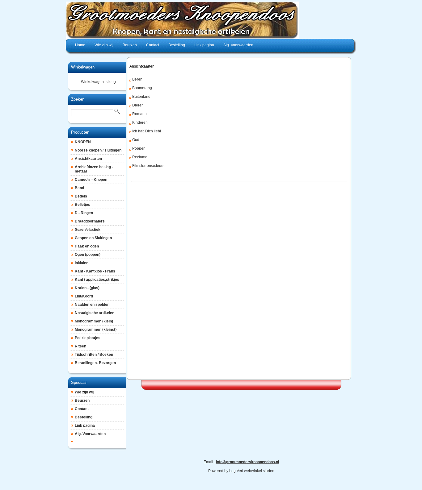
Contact (82, 409)
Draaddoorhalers (90, 221)
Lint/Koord (84, 296)
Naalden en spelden (92, 304)
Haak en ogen (87, 246)
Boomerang (142, 88)
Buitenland (141, 96)
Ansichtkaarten (88, 158)
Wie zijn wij (84, 392)
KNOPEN (83, 142)
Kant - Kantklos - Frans (95, 271)
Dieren (138, 105)
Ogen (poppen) (87, 254)
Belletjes (82, 204)
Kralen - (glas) (87, 288)
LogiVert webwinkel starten (251, 471)
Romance (140, 114)
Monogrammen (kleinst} (96, 329)
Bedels (81, 196)
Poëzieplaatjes (87, 338)
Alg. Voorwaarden (90, 434)
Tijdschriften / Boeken (94, 354)
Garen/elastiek (87, 229)
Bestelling (83, 417)
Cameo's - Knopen (91, 179)
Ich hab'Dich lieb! (146, 131)
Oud (135, 140)
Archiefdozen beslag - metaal (94, 169)
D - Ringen (84, 213)
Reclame (139, 157)
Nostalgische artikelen (94, 313)
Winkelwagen (83, 67)
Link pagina (85, 425)
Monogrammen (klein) (94, 321)
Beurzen (82, 400)
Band (79, 188)
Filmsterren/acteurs (148, 166)
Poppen (139, 148)
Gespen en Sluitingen (93, 238)
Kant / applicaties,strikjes (97, 279)
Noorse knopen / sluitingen (98, 150)
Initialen (81, 263)
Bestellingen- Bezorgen (95, 363)
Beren (137, 79)
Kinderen (140, 122)
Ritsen (80, 346)
